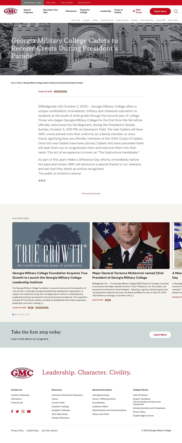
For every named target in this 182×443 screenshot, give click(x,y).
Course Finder (58, 402)
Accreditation (98, 402)
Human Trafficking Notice (104, 399)
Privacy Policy (139, 412)
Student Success (122, 20)
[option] (51, 265)
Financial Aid (17, 402)
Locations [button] (86, 20)
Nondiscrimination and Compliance (149, 408)
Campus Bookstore (60, 418)
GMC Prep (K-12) (84, 3)
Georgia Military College (32, 3)
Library (55, 399)
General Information (102, 390)
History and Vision (100, 414)
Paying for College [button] (85, 11)
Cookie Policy (32, 430)
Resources (57, 390)
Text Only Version (50, 430)
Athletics (134, 20)
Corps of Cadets (67, 3)
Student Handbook (141, 399)
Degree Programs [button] (28, 11)
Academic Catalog (60, 406)
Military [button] (95, 20)
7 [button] (28, 314)
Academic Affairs (100, 406)
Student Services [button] (107, 20)
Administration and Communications (109, 410)
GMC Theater (173, 20)
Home (13, 83)
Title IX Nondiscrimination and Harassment (147, 403)
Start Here (160, 11)
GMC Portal (138, 11)
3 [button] (18, 314)
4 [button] (21, 314)
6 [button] (26, 314)
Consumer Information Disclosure (67, 395)
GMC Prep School (146, 20)
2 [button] (16, 314)
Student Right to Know (143, 415)
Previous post (87, 193)
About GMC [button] (76, 20)
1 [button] (13, 314)
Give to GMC (161, 20)
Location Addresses (20, 395)
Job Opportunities (100, 395)
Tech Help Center (60, 414)
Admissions (71, 11)
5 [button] (23, 314)
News (19, 83)
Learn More (160, 334)
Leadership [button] (105, 11)
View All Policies (140, 395)
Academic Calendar (61, 410)
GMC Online (50, 3)
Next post (96, 193)
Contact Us (16, 390)
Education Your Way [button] (50, 11)
